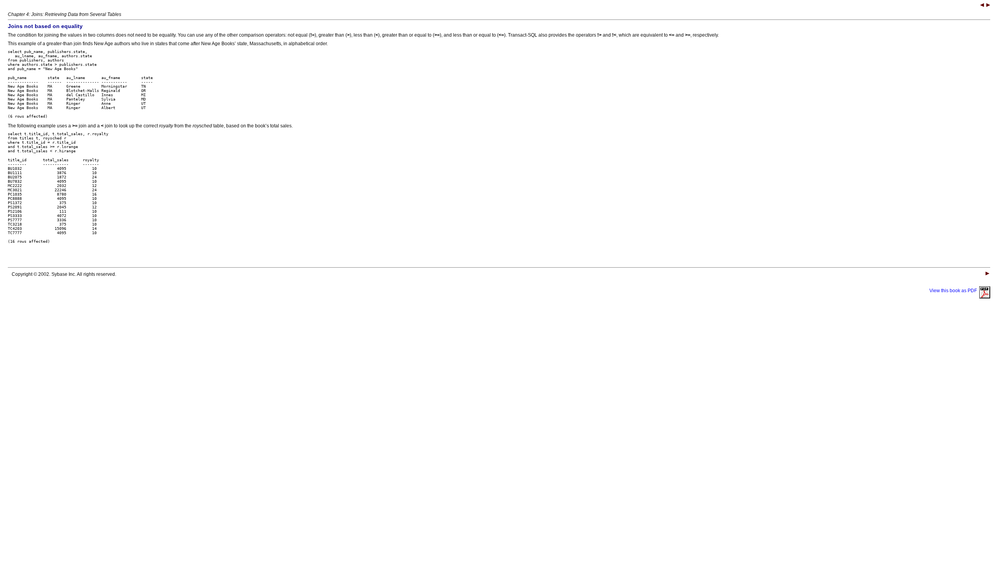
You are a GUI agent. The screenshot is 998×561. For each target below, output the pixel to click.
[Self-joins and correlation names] (988, 6)
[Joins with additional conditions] (982, 6)
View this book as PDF (954, 290)
